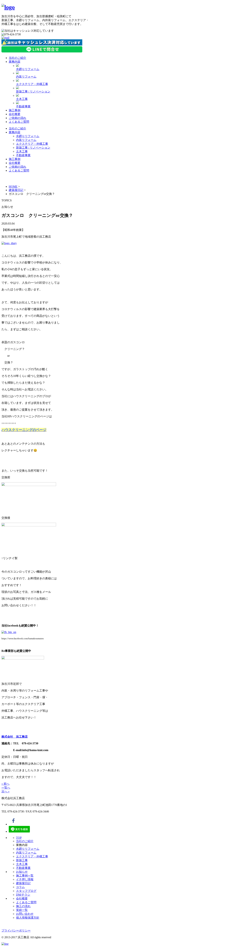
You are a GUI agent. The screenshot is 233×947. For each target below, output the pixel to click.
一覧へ (5, 787)
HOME (13, 186)
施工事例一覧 (24, 875)
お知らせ (22, 871)
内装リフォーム (26, 76)
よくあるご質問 (19, 121)
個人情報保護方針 (27, 917)
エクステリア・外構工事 (32, 84)
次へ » (5, 791)
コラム (20, 887)
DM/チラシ (23, 894)
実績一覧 (22, 909)
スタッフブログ (26, 890)
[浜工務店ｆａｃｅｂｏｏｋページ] (8, 632)
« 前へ (5, 783)
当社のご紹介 (17, 57)
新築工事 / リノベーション (33, 91)
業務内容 (14, 61)
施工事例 (14, 110)
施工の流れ (23, 906)
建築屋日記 (16, 190)
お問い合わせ (24, 913)
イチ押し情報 (24, 879)
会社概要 (14, 114)
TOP (19, 837)
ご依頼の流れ (17, 117)
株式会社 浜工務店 (14, 736)
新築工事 (22, 860)
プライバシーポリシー (16, 930)
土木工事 (22, 99)
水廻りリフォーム (27, 69)
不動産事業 (23, 106)
